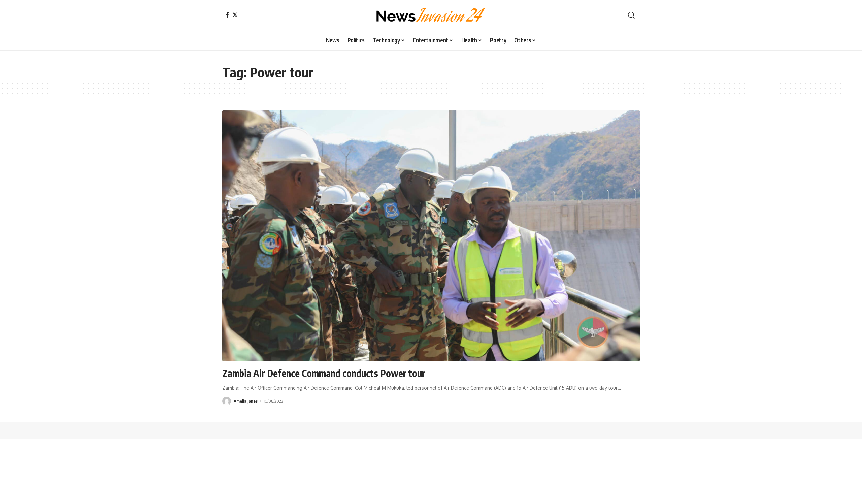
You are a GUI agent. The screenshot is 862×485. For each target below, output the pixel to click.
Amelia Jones (246, 401)
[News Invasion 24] (431, 15)
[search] (631, 15)
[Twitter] (235, 15)
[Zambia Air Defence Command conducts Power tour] (431, 235)
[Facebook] (227, 15)
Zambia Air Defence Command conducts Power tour (323, 373)
